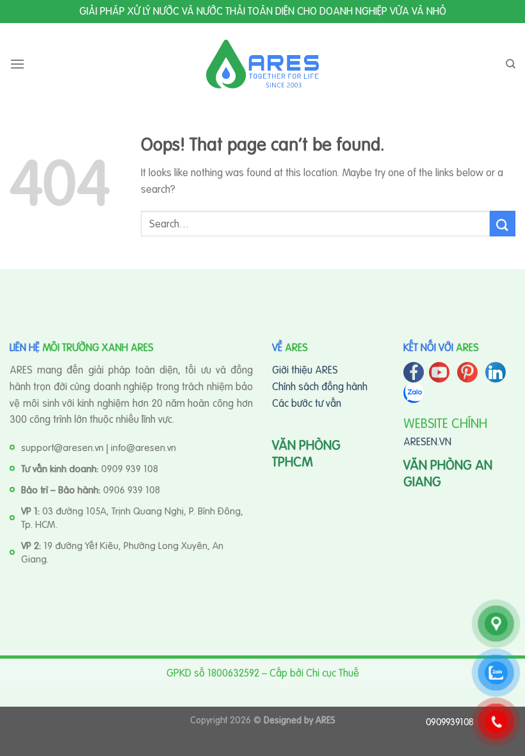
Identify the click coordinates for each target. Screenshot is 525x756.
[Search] (510, 64)
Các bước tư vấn (306, 403)
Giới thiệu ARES (305, 370)
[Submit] (502, 223)
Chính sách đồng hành (320, 386)
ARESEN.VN (427, 441)
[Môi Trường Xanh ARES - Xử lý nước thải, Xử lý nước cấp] (262, 64)
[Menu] (17, 63)
